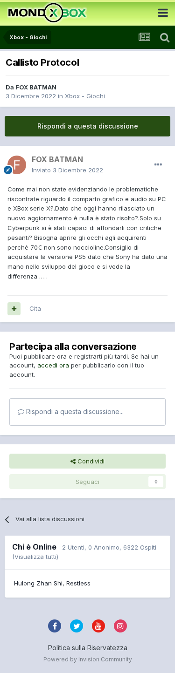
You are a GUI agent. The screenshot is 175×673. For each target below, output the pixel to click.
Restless (78, 583)
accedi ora (53, 365)
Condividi (90, 461)
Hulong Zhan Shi (38, 583)
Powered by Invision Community (87, 659)
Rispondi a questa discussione (87, 126)
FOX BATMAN (35, 87)
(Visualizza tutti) (35, 556)
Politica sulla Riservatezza (87, 648)
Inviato (67, 170)
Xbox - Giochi (85, 96)
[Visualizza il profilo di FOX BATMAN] (16, 165)
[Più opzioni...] (158, 164)
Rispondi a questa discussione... (74, 411)
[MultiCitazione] (14, 308)
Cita (35, 308)
